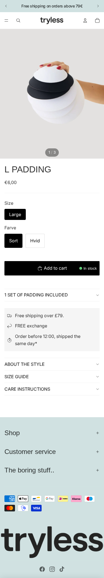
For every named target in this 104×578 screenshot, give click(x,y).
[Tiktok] (62, 569)
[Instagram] (52, 569)
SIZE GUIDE (16, 376)
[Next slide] (98, 6)
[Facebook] (42, 569)
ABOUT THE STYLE (24, 364)
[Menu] (6, 20)
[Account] (85, 20)
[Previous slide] (6, 6)
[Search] (18, 20)
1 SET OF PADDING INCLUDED (36, 295)
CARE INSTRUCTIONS (27, 389)
